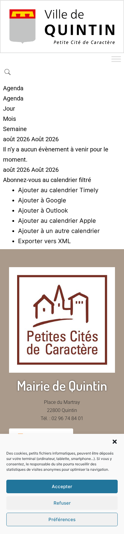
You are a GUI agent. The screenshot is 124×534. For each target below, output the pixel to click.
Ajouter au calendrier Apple (57, 220)
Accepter (62, 486)
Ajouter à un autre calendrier (59, 230)
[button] (115, 442)
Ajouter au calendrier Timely (58, 190)
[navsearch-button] (8, 73)
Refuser (62, 503)
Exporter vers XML (44, 241)
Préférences (62, 519)
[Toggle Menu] (116, 59)
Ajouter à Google (42, 200)
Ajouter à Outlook (43, 210)
